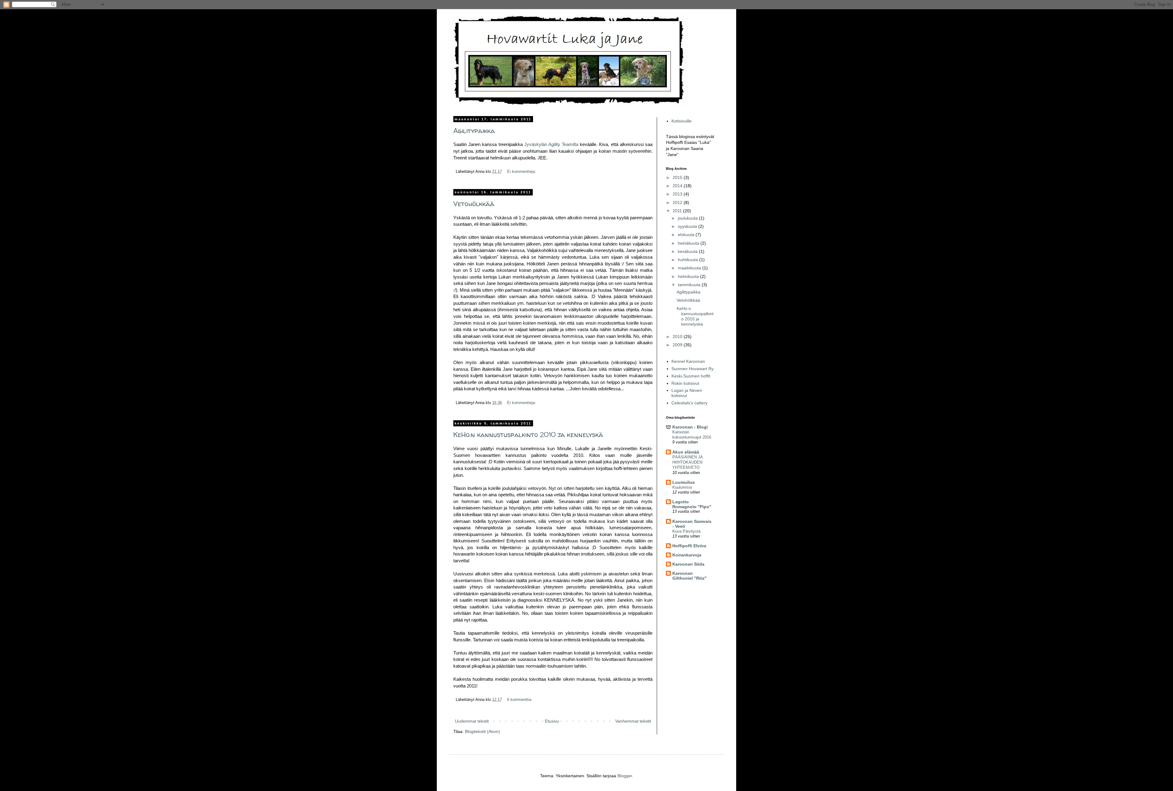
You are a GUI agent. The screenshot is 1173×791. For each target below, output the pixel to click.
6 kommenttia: (520, 700)
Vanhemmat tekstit (633, 721)
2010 (678, 336)
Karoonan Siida (688, 564)
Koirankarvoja (686, 554)
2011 (678, 210)
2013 (678, 193)
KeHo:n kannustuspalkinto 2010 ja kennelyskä (528, 434)
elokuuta (687, 234)
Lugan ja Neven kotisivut (686, 393)
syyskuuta (688, 226)
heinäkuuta (689, 243)
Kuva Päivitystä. (687, 531)
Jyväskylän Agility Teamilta (551, 144)
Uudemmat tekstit (472, 721)
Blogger (624, 775)
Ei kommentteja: (522, 172)
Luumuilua (683, 482)
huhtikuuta (688, 259)
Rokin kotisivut (685, 383)
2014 (678, 185)
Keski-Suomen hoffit (690, 376)
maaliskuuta (690, 267)
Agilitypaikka (474, 130)
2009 (678, 344)
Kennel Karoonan (688, 361)
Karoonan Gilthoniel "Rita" (689, 576)
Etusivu (552, 721)
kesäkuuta (688, 251)
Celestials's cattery (689, 402)
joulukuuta (688, 218)
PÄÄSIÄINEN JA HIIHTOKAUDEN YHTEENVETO (687, 462)
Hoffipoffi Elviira (689, 545)
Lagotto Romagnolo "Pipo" (691, 504)
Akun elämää (685, 452)
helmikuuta (689, 276)
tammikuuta (690, 284)
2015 (678, 177)
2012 (678, 202)
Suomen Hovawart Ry (692, 368)
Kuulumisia (682, 487)
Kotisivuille (681, 120)
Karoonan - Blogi (690, 427)
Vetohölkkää (473, 203)
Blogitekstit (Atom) (482, 731)
